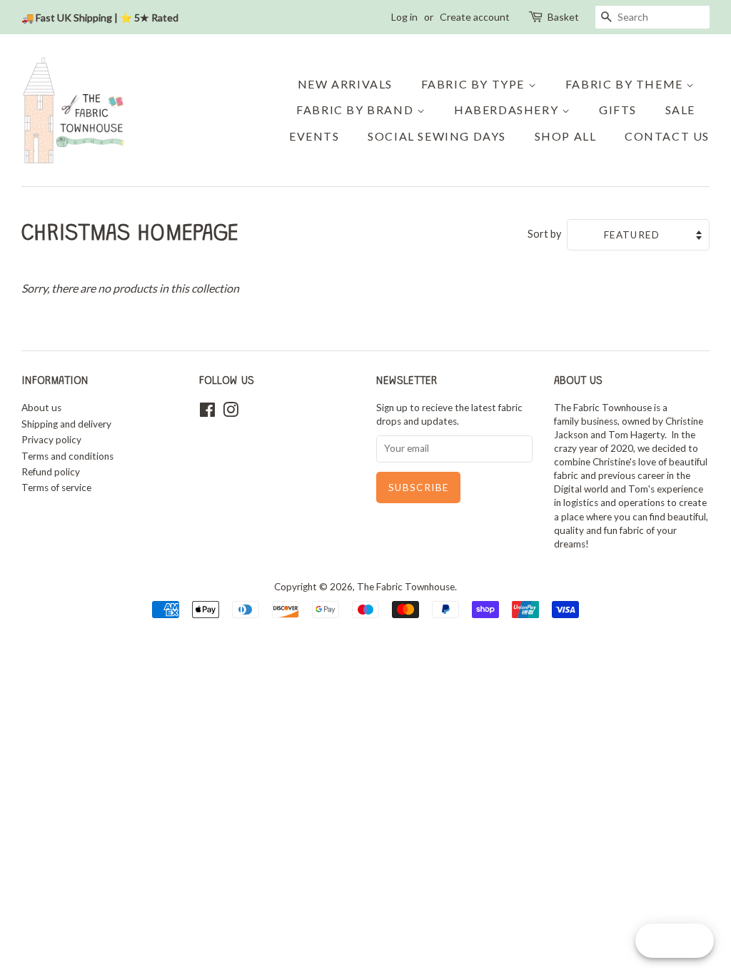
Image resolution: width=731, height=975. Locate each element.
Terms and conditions (67, 456)
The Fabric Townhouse (406, 586)
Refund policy (50, 472)
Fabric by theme (626, 84)
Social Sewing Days (437, 136)
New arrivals (345, 84)
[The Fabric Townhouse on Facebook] (207, 412)
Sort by (544, 234)
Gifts (618, 109)
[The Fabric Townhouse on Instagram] (230, 412)
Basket (563, 17)
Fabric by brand (356, 109)
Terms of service (56, 487)
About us (41, 407)
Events (314, 136)
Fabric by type (474, 84)
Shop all (566, 136)
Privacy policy (51, 439)
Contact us (667, 136)
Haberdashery (508, 109)
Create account (475, 17)
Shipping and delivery (66, 424)
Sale (680, 109)
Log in (404, 17)
